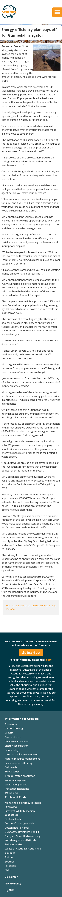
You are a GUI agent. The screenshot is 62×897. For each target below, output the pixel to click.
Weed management (16, 784)
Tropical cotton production (20, 776)
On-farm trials (13, 819)
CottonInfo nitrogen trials (19, 823)
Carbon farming (14, 728)
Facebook (10, 865)
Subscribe (31, 652)
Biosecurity (11, 724)
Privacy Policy (13, 883)
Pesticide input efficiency (18, 763)
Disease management (17, 741)
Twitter (9, 857)
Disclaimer (11, 876)
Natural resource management (22, 758)
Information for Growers (22, 718)
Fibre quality (12, 750)
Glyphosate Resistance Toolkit (22, 832)
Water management (16, 780)
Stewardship (12, 771)
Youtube (9, 861)
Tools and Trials (15, 797)
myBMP (9, 890)
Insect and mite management (21, 754)
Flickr (8, 870)
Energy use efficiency (16, 745)
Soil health (11, 767)
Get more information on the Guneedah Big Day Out (31, 607)
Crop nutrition (13, 737)
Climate (9, 733)
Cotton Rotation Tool (17, 827)
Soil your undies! (14, 844)
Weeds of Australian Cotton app (23, 848)
